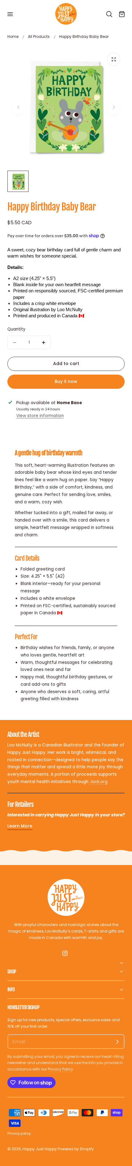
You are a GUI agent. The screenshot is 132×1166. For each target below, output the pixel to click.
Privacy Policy (60, 1069)
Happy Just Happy (39, 1149)
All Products (39, 36)
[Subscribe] (117, 1041)
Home (12, 36)
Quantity (16, 329)
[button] (9, 14)
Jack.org (98, 782)
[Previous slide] (18, 107)
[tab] (18, 181)
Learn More (19, 826)
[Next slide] (113, 107)
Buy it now (66, 381)
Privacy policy (19, 1133)
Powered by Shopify (76, 1149)
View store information (40, 416)
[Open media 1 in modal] (113, 59)
